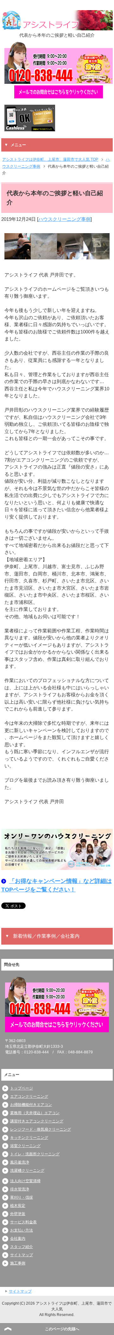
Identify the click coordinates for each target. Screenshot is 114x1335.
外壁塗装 (17, 1214)
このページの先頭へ (62, 1329)
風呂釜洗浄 (19, 1162)
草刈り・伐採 (21, 1197)
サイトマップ (21, 1255)
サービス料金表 (23, 1222)
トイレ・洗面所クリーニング (35, 1154)
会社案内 (17, 1238)
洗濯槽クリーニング (27, 1170)
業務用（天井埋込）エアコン (35, 1113)
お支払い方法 (21, 1230)
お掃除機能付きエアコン (31, 1104)
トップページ (21, 1088)
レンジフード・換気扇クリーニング (40, 1129)
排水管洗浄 (19, 1189)
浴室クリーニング (25, 1146)
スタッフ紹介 (21, 1247)
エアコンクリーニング (29, 1096)
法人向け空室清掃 (25, 1181)
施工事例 (17, 1263)
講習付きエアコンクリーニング (36, 1121)
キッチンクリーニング (29, 1137)
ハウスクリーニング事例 (64, 219)
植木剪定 (17, 1205)
